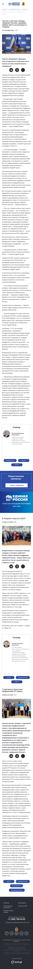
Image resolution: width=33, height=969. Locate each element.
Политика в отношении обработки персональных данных (16, 950)
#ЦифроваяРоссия (16, 890)
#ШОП (17, 681)
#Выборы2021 (10, 460)
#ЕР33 (17, 464)
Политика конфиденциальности (17, 948)
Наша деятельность (14, 9)
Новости (24, 9)
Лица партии (22, 903)
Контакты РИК (22, 906)
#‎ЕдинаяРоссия (23, 881)
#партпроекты (16, 885)
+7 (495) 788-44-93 (16, 919)
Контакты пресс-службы (8, 911)
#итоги (24, 460)
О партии (6, 903)
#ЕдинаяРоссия (23, 677)
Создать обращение (16, 485)
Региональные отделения (7, 906)
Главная (4, 9)
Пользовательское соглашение (16, 947)
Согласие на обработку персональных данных (16, 953)
